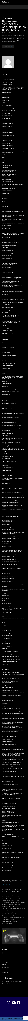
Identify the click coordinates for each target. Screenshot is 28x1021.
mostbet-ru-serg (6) (7, 581)
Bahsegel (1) (5, 198)
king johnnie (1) (6, 458)
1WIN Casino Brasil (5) (8, 108)
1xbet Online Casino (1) (8, 148)
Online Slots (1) (6, 606)
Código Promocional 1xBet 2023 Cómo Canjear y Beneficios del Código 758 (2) (12, 278)
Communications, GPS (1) (8, 289)
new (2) (4, 593)
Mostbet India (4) (6, 543)
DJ (8, 897)
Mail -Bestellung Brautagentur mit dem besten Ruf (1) (13, 483)
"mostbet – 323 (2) (7, 84)
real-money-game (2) (7, 687)
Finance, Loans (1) (6, 352)
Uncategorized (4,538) (8, 781)
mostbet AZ (5, 904)
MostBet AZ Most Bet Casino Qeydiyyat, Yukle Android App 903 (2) (13, 533)
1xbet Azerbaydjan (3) (8, 135)
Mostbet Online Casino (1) (9, 554)
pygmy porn (5, 908)
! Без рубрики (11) (7, 82)
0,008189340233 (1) (7, 92)
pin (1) (3, 622)
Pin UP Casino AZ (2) (7, 635)
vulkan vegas (5, 910)
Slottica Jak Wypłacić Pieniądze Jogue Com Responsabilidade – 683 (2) (12, 731)
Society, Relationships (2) (9, 736)
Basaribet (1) (5, 209)
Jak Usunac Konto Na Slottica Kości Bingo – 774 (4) (12, 439)
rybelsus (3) (5, 703)
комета (3, 919)
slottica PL (22, 908)
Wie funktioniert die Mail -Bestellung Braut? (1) (12, 816)
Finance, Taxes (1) (6, 358)
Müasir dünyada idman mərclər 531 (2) (12, 584)
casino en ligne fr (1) (7, 250)
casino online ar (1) (7, 255)
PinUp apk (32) (6, 643)
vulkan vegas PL (6, 912)
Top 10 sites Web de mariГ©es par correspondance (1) (11, 765)
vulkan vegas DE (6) (7, 801)
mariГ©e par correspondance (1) (10, 502)
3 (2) (3, 157)
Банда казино (14, 912)
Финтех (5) (5, 859)
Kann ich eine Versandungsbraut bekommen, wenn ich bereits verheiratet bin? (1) (13, 450)
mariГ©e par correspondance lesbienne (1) (12, 510)
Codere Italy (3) (6, 275)
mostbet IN (11, 904)
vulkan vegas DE (14, 910)
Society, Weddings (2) (8, 741)
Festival (21, 981)
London (12, 902)
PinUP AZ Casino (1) (7, 646)
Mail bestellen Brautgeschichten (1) (12, 492)
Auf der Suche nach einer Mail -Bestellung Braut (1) (10, 179)
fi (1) (3, 342)
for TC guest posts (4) (8, 365)
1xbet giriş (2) (6, 143)
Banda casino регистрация (8, 895)
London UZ (17, 902)
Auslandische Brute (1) (8, 181)
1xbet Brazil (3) (6, 138)
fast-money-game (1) (7, 333)
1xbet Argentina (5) (7, 123)
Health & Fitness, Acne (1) (9, 389)
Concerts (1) (5, 294)
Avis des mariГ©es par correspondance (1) (12, 185)
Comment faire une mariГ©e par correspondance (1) (10, 282)
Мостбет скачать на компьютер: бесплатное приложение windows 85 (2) (12, 852)
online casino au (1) (7, 603)
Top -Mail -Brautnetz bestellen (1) (11, 762)
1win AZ (6, 889)
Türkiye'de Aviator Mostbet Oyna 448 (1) (13, 776)
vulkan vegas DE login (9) (9, 803)
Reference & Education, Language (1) (11, 695)
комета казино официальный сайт (10, 921)
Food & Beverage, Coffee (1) (9, 363)
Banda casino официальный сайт (10, 893)
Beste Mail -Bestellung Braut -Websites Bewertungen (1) (13, 216)
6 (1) (3, 162)
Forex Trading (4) (6, 371)
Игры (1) (4, 840)
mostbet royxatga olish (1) (9, 564)
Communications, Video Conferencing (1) (12, 291)
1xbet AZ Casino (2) (7, 126)
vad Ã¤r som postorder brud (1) (11, 784)
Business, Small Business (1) (9, 245)
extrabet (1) (5, 328)
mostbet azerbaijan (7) (8, 536)
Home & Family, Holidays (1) (9, 403)
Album (3, 981)
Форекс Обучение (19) (8, 865)
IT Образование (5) (7, 433)
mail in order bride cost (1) (9, 500)
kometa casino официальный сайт (10, 900)
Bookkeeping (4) (6, 237)
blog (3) (4, 231)
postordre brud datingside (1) (10, 661)
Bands (7, 981)
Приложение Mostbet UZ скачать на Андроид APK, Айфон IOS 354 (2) (12, 856)
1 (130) (3, 102)
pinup (13, 906)
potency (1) (5, 664)
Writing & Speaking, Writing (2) (10, 822)
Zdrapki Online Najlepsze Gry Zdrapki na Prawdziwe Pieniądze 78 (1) (13, 826)
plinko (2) (4, 648)
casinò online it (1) (7, 258)
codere (18, 895)
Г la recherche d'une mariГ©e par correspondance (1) (11, 833)
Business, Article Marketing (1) (10, 242)
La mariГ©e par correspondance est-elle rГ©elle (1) (13, 465)
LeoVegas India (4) (6, 470)
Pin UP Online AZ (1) (7, 638)
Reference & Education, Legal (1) (10, 698)
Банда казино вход (6, 914)
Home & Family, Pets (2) (8, 408)
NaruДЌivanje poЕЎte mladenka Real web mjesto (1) (13, 590)
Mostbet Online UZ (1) (8, 556)
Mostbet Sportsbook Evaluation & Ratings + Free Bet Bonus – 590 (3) (11, 568)
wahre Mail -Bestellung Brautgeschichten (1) (8, 812)
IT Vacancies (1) (6, 430)
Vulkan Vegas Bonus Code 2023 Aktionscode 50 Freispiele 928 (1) (11, 798)
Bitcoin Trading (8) (7, 228)
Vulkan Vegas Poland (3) (8, 806)
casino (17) (5, 247)
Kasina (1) (4, 453)
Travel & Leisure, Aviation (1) (10, 771)
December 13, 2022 (6, 32)
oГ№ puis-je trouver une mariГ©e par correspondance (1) (12, 609)
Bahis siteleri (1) (6, 193)
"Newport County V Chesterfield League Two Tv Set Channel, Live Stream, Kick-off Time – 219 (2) (13, 88)
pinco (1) (4, 641)
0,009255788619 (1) (7, 95)
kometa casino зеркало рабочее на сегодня (12, 898)
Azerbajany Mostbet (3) (8, 188)
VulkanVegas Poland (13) (8, 808)
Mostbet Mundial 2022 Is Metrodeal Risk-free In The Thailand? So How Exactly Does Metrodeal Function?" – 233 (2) (13, 550)
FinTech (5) (5, 360)
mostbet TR (17, 904)
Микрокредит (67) (7, 848)
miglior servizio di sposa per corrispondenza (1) (9, 521)
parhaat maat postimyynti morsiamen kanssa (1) (12, 615)
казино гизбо (5, 917)
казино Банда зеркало (15, 915)
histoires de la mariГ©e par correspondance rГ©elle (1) (9, 397)
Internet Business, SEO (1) (9, 422)
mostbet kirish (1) (7, 546)
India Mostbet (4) (6, 411)
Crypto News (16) (6, 310)
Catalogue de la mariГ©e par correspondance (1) (9, 264)
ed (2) (3, 319)
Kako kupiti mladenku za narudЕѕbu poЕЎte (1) (11, 443)
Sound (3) (4, 747)
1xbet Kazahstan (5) (7, 145)
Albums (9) (5, 167)
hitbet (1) (4, 400)
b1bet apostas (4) (7, 190)
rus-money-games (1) (7, 700)
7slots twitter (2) (7, 165)
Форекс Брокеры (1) (7, 862)
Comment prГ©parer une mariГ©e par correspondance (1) (12, 286)
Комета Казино (5, 915)
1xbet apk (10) (6, 121)
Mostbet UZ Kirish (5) (8, 578)
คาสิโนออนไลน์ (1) (6, 870)
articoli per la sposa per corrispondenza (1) (9, 175)
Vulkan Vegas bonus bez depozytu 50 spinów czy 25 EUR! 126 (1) (12, 794)
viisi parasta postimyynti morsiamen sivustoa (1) (12, 790)
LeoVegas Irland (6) (7, 473)
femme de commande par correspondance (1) (13, 336)
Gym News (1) (5, 386)
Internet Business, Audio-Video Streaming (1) (13, 414)
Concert (12, 981)
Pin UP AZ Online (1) (7, 628)
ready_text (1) (6, 685)
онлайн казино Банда (7, 923)
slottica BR (16, 908)
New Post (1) (5, 595)
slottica (10, 908)
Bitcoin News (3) (6, 225)
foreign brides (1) (6, 368)
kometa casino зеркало (16, 897)
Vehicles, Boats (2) (7, 786)
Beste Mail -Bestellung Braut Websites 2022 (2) (12, 220)
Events (16, 981)
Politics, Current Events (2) (10, 651)
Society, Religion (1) (7, 739)
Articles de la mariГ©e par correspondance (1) (9, 171)
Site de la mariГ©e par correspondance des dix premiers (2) (12, 723)
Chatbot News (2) (7, 267)
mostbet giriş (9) (6, 541)
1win (3, 889)
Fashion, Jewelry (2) (7, 330)
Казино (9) (5, 843)
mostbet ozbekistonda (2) (9, 559)
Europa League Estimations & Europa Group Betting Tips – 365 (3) (12, 322)
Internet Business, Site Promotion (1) (12, 425)
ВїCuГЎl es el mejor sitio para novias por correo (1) (13, 830)
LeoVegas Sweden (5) (7, 475)
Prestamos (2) (6, 669)
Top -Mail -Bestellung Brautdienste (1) (12, 759)
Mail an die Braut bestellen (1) (10, 486)
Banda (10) (5, 204)
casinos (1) (5, 260)
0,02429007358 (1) (7, 97)
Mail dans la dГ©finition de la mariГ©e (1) (13, 497)
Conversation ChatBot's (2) (9, 297)
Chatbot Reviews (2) (7, 270)
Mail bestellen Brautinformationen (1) (12, 495)
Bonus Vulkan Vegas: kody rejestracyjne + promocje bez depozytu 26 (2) (13, 234)
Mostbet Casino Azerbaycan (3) (10, 538)
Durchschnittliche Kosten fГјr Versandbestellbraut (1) (10, 316)
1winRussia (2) (6, 118)
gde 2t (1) (4, 381)
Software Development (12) (9, 744)
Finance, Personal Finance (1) (10, 355)
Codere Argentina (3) (7, 272)
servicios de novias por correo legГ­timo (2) (13, 719)
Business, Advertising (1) (8, 240)
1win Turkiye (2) (6, 113)
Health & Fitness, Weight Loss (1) (11, 391)
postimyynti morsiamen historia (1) (11, 659)
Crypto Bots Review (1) (8, 307)
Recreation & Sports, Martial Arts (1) (12, 690)
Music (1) (4, 586)
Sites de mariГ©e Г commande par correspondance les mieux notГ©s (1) (12, 727)
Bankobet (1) (5, 206)
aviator (4, 891)
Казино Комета (14, 914)
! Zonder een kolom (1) (8, 79)
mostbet (23, 902)
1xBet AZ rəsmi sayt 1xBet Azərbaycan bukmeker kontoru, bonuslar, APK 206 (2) (13, 129)
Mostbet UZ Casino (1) (8, 576)
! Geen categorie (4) (7, 77)
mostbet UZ (5, 906)
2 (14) (3, 154)
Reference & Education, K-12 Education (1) (13, 692)
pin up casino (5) (6, 633)
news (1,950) (5, 598)
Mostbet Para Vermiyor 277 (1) (10, 561)
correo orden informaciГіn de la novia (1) (13, 299)
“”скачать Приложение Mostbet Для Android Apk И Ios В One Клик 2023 (14, 24)
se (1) (3, 706)
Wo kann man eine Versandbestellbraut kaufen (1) (12, 819)
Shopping (8, 983)
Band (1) (4, 201)
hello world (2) (6, 394)
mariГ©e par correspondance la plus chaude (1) (12, 506)
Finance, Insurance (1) (8, 347)
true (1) (4, 773)
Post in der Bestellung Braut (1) (11, 656)
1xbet (10, 889)
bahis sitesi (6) (6, 196)
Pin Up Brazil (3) (6, 630)
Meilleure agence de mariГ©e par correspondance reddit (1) (10, 517)
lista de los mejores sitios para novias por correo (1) (13, 479)
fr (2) (3, 373)
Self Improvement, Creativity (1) (11, 711)
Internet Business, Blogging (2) (10, 417)
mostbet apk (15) (6, 524)
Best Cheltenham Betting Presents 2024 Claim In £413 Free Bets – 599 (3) (13, 212)
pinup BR (18, 906)
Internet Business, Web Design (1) (11, 428)
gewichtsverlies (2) (7, 383)
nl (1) (3, 600)
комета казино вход (10, 919)
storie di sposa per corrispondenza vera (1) (13, 750)
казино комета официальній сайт (16, 917)
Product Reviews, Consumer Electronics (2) (13, 675)
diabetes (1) (5, 312)
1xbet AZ (19, 889)
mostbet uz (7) (6, 573)
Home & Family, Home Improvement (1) (12, 406)
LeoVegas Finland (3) (7, 467)
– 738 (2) (4, 74)
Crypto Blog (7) (6, 304)
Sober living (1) (6, 734)
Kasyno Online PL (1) (7, 456)
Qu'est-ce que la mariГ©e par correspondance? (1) (10, 682)
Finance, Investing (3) (8, 350)
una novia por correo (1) (8, 779)
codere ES (4, 897)
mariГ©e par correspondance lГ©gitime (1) (12, 513)
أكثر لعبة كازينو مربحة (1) (7, 867)
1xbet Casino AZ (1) (7, 140)
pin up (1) (4, 625)
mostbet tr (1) (6, 570)
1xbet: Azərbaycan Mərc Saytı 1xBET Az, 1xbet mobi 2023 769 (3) (13, 151)
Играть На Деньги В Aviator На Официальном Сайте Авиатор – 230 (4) (13, 837)
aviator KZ (8, 891)
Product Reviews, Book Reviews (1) (11, 672)
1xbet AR (14, 889)
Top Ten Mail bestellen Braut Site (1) (12, 768)
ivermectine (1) (6, 435)
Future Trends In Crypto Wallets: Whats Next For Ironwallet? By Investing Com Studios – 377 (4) (13, 377)
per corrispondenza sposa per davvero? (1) (13, 619)
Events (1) (4, 325)
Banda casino (15, 891)
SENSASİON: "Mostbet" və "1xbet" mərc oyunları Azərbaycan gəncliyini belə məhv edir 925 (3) (12, 715)
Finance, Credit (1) (7, 345)
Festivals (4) (5, 339)
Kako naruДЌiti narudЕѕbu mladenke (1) (12, 446)
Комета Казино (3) (7, 845)
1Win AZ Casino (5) (7, 105)
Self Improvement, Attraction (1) (11, 708)
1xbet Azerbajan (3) (7, 132)
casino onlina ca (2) (7, 253)
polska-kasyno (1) (7, 654)
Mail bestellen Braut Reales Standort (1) (12, 489)
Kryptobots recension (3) (9, 461)
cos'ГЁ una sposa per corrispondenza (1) (13, 302)
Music (10, 906)
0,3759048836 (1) (6, 100)
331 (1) (3, 160)
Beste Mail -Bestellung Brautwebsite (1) (13, 223)
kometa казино (5, 902)
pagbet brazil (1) (6, 612)
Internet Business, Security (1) (10, 420)
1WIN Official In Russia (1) (8, 110)
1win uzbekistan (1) (7, 115)
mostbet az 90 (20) (7, 527)
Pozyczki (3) (5, 667)
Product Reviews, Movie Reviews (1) (11, 678)
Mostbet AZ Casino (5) (8, 529)
